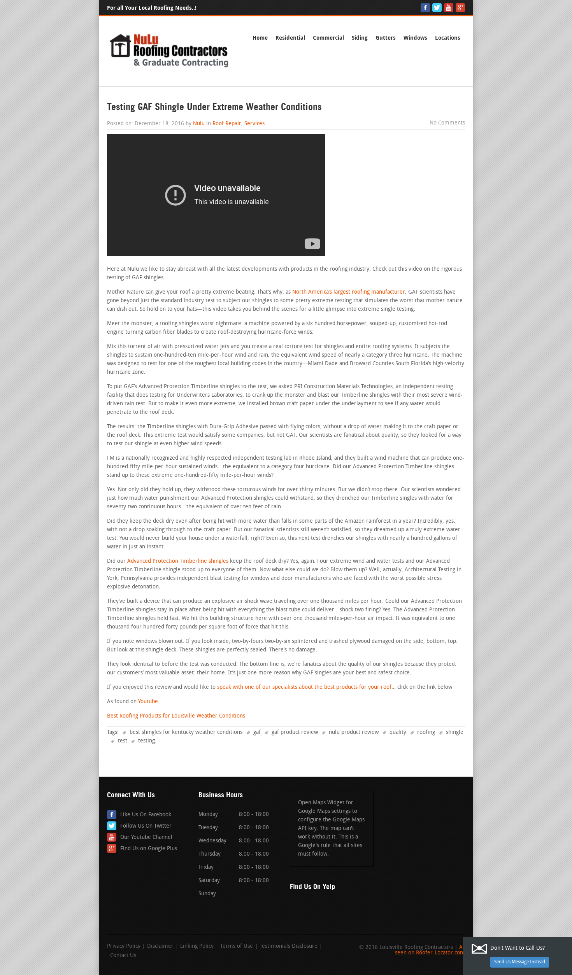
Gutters (385, 38)
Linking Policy (197, 946)
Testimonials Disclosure (289, 946)
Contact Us (123, 956)
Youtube (148, 702)
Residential (290, 38)
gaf (257, 732)
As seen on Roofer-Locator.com (430, 950)
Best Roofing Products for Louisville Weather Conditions (176, 716)
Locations (447, 38)
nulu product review (354, 732)
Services (254, 124)
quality (398, 732)
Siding (360, 38)
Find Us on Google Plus (148, 849)
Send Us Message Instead (519, 962)
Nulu (199, 124)
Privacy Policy (123, 946)
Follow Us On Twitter (146, 826)
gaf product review (295, 732)
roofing (426, 732)
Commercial (328, 38)
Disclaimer (160, 946)
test (122, 741)
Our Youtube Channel (146, 837)
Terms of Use (236, 946)
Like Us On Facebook (145, 815)
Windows (415, 38)
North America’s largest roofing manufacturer (348, 292)
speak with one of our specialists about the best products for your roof (304, 687)
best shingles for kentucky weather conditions (186, 732)
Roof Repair (226, 124)
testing (146, 741)
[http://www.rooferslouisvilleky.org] (169, 68)
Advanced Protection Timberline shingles (177, 561)
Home (260, 38)
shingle (454, 732)
